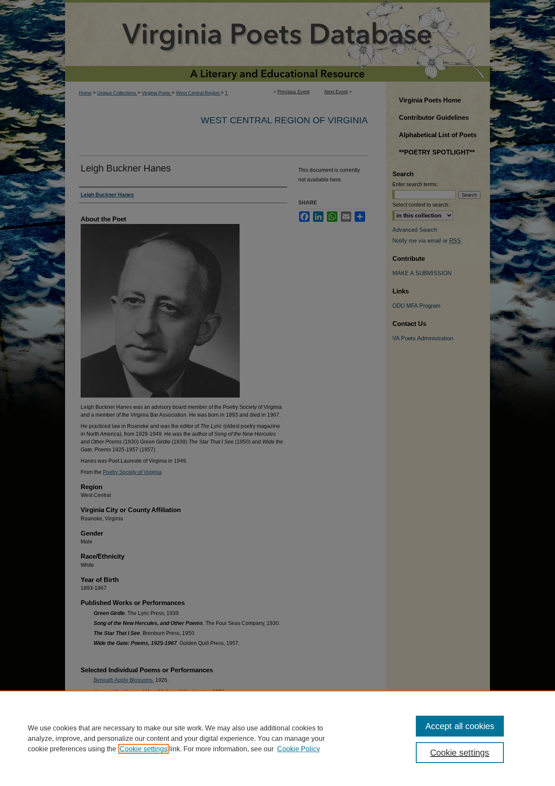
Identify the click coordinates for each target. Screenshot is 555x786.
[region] (277, 738)
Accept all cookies (459, 726)
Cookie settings (143, 749)
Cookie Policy (298, 749)
